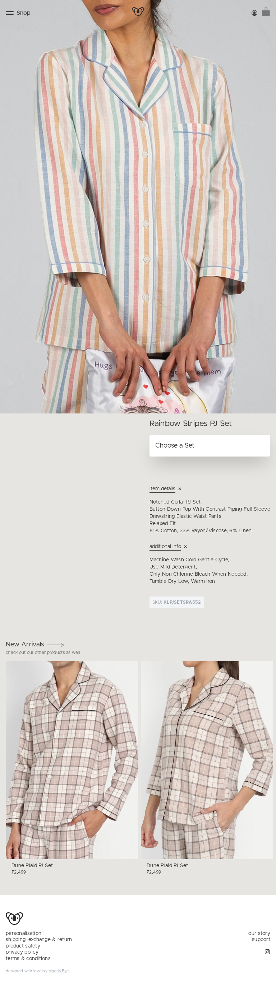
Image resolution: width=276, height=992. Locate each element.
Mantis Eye (59, 971)
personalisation (23, 933)
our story (259, 933)
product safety (23, 946)
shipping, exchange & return (39, 939)
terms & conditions (28, 958)
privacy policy (22, 952)
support (261, 939)
